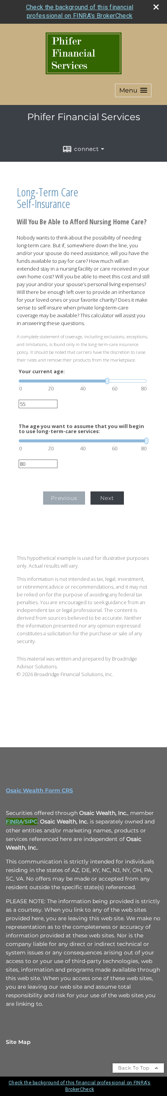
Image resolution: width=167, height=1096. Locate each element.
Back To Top (134, 1068)
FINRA (14, 821)
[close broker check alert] (156, 7)
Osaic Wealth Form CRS (39, 790)
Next (107, 498)
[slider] (83, 381)
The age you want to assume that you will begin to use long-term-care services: (81, 429)
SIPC (30, 821)
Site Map (18, 1041)
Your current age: (42, 371)
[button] (133, 90)
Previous (64, 498)
